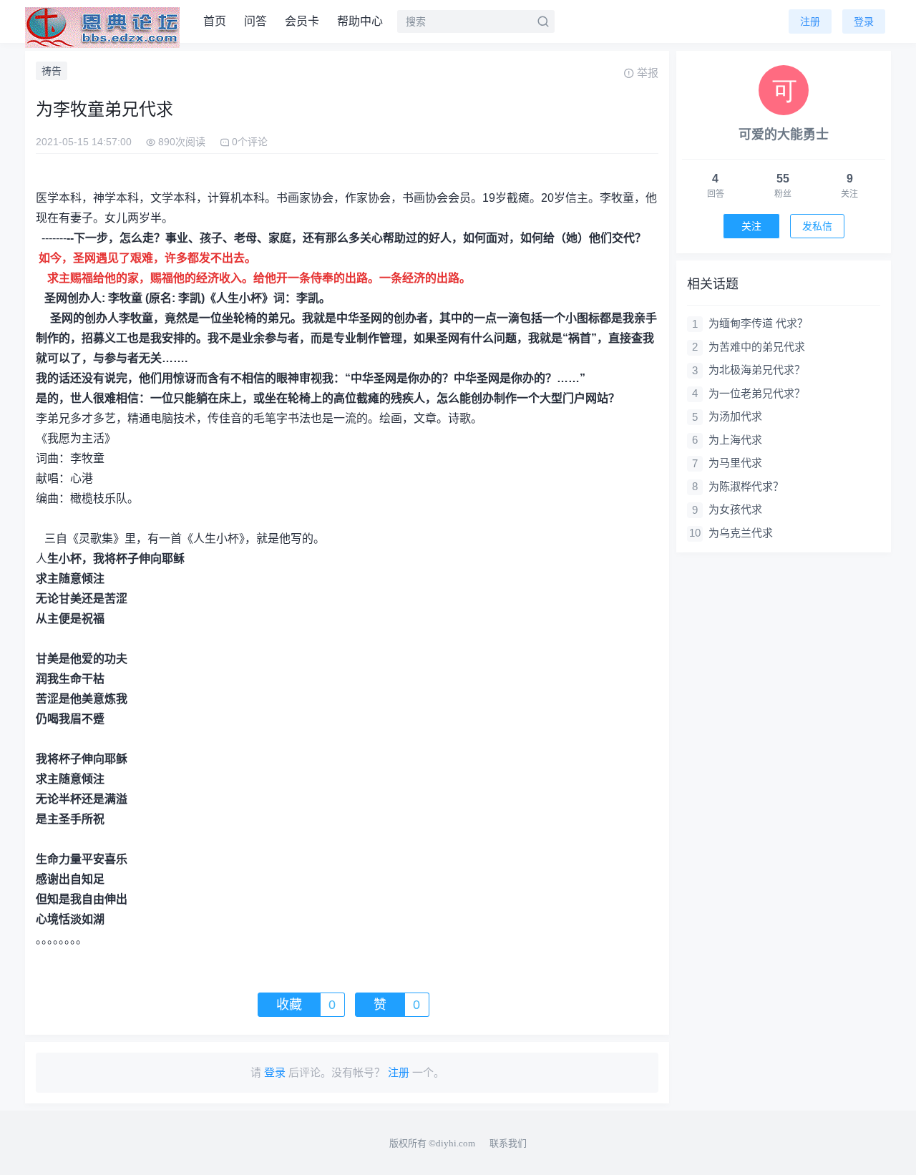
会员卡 (302, 21)
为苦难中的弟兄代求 (756, 347)
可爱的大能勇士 (784, 134)
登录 (864, 21)
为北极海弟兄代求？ (756, 370)
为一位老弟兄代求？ (756, 393)
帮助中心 (360, 21)
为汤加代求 (735, 416)
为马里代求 (735, 463)
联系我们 (508, 1143)
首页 (214, 21)
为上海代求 (735, 440)
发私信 (817, 226)
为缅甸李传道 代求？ (758, 323)
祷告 (52, 71)
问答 (255, 21)
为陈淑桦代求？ (746, 486)
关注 (751, 226)
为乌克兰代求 (740, 533)
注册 (810, 21)
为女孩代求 (735, 509)
